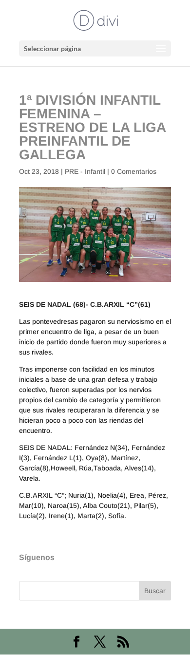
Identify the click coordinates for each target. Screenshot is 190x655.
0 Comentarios (133, 171)
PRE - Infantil (85, 171)
